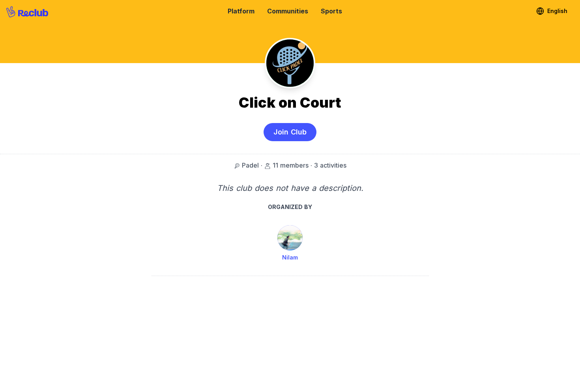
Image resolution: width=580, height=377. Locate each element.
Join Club (290, 132)
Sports (331, 11)
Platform (241, 11)
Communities (287, 11)
